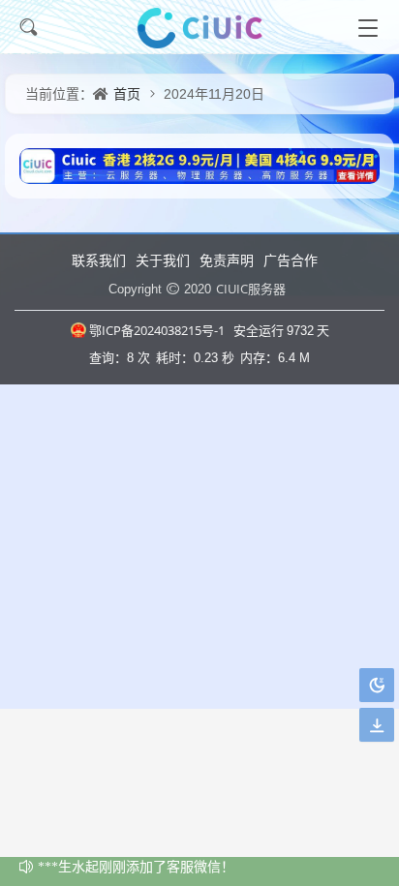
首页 (126, 93)
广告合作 (290, 260)
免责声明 (227, 260)
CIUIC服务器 (251, 288)
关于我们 (163, 260)
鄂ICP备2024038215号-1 (157, 330)
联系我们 (99, 260)
